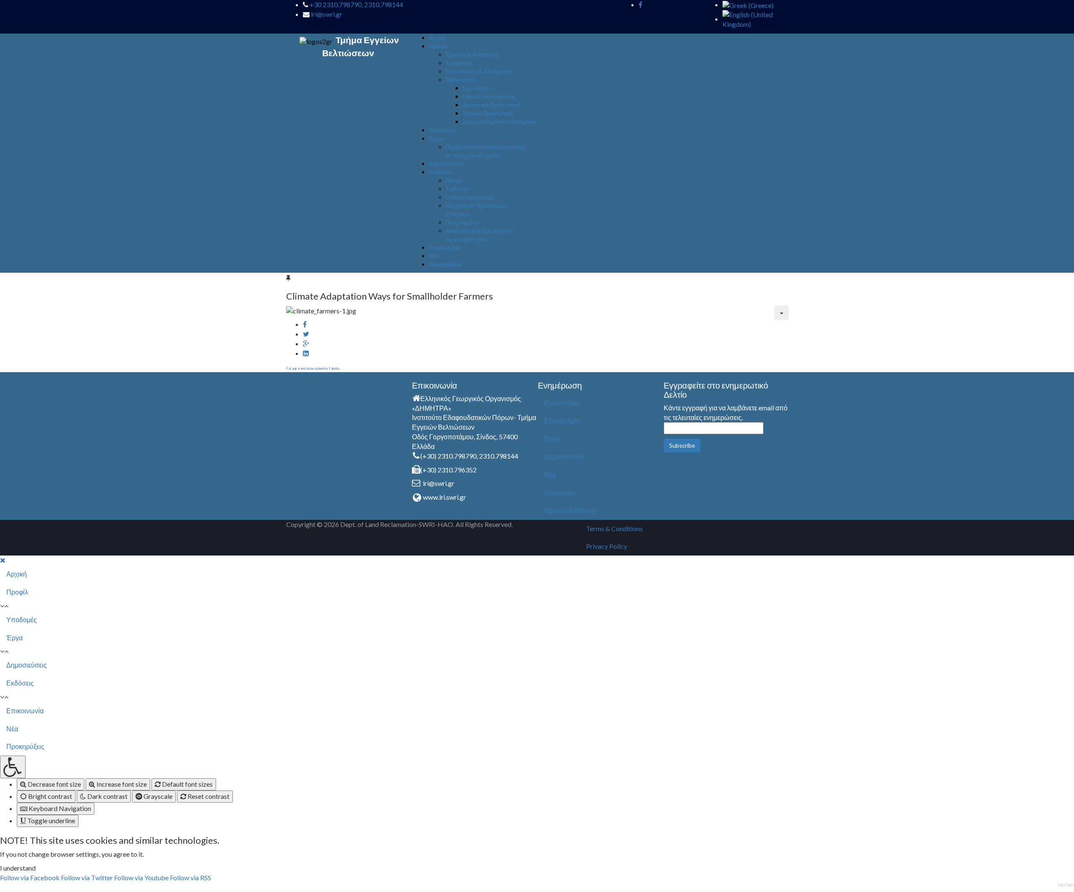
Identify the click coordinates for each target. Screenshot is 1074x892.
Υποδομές (442, 129)
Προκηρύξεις (445, 264)
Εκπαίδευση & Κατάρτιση (478, 71)
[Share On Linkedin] (306, 353)
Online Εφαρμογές (470, 197)
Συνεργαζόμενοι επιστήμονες (499, 121)
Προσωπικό (461, 79)
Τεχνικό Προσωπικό (488, 113)
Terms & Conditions (614, 528)
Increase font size (121, 784)
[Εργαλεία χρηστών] (781, 312)
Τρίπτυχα (458, 188)
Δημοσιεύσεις (446, 163)
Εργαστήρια (561, 403)
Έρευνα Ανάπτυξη (571, 510)
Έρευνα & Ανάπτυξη (472, 54)
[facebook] (640, 4)
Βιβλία (453, 180)
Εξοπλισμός (562, 421)
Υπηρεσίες (459, 62)
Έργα (436, 138)
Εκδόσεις (441, 171)
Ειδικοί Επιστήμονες (488, 96)
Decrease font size (53, 784)
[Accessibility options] (13, 767)
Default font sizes (187, 784)
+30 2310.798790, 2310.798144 (356, 4)
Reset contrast (207, 796)
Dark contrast (107, 796)
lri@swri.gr (326, 14)
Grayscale (157, 796)
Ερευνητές (476, 87)
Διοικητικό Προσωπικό (491, 104)
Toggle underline (50, 820)
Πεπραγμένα (462, 222)
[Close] (2, 560)
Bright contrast (49, 796)
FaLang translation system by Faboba (312, 368)
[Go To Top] (0, 887)
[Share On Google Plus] (306, 343)
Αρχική (437, 37)
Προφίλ (438, 46)
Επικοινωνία (445, 247)
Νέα (434, 255)
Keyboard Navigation (59, 808)
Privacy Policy (606, 546)
